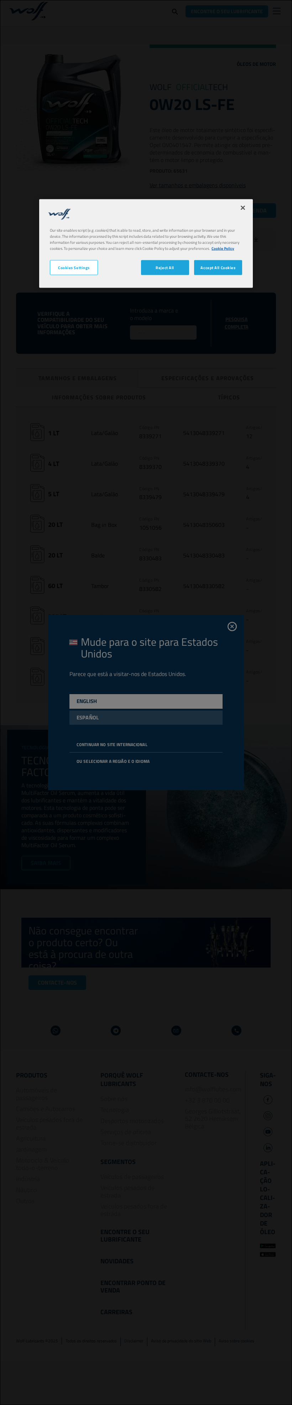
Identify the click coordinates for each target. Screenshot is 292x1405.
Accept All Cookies (217, 267)
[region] (146, 243)
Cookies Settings (74, 267)
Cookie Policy (223, 248)
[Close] (243, 208)
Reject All (165, 267)
